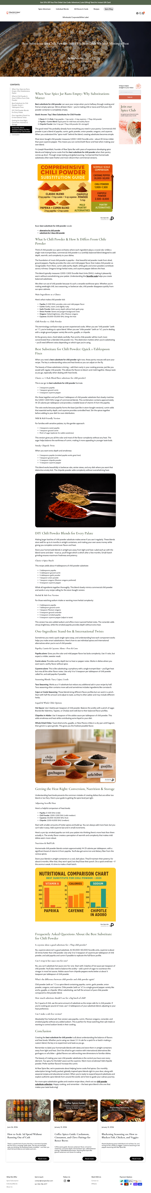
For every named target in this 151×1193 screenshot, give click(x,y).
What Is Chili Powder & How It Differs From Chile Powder (20, 98)
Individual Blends (62, 9)
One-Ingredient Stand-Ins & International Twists (21, 116)
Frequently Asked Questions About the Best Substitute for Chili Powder (21, 130)
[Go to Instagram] (65, 1181)
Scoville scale (92, 276)
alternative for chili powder (50, 230)
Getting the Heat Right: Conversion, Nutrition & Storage (20, 122)
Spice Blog (109, 9)
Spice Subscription (12, 1181)
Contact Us (94, 1181)
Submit (130, 97)
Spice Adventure (44, 9)
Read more (42, 1159)
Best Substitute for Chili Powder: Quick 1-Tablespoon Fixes (20, 105)
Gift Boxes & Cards (81, 9)
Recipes (96, 9)
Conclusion (15, 135)
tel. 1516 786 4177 (41, 1184)
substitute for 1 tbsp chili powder (52, 233)
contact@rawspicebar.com (44, 1181)
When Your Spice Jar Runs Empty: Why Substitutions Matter (21, 91)
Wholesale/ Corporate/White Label (76, 17)
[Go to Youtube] (68, 1181)
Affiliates (94, 1184)
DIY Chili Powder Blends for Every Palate (20, 111)
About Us (9, 1187)
